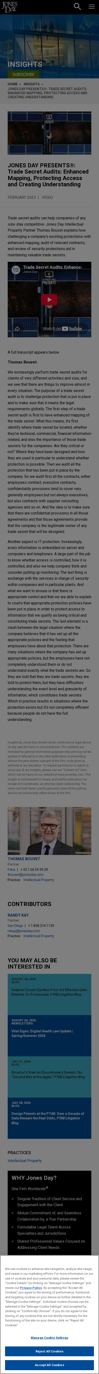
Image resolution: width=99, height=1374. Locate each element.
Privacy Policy (31, 1288)
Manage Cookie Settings (49, 1337)
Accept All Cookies (49, 1365)
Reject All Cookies (49, 1351)
